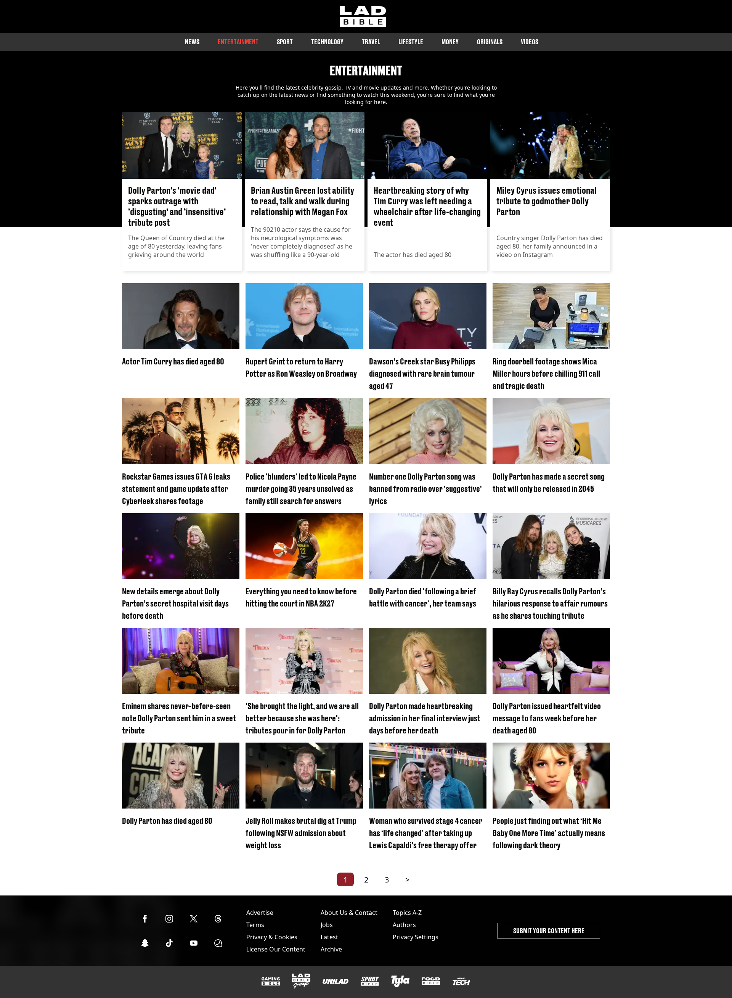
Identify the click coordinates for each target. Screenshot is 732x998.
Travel (371, 42)
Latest (329, 937)
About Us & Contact (349, 912)
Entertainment (238, 42)
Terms (255, 925)
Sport (285, 42)
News (192, 42)
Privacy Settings (415, 937)
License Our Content (275, 949)
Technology (327, 42)
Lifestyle (410, 42)
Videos (529, 42)
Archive (331, 949)
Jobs (327, 925)
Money (450, 42)
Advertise (259, 912)
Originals (489, 42)
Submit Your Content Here (548, 931)
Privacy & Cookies (271, 937)
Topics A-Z (407, 912)
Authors (404, 925)
